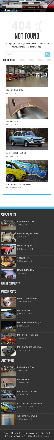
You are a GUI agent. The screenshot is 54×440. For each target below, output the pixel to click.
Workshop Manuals (27, 415)
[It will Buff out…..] (8, 274)
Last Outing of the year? (18, 184)
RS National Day (14, 90)
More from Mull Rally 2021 (31, 322)
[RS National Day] (8, 225)
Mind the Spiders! (26, 245)
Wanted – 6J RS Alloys (28, 233)
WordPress (19, 433)
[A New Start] (8, 261)
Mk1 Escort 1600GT (16, 153)
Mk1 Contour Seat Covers (30, 347)
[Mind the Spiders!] (8, 249)
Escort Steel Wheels (27, 298)
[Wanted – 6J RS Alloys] (8, 237)
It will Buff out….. (26, 270)
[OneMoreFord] (27, 6)
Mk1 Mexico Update (27, 335)
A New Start (23, 257)
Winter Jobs (12, 121)
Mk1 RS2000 (23, 310)
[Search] (47, 54)
